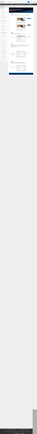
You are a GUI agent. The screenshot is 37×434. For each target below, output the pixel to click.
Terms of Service (17, 431)
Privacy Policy (27, 431)
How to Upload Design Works (3, 37)
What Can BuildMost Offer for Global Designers (4, 47)
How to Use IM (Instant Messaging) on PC (3, 15)
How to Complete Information (3, 14)
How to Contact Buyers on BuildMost (4, 58)
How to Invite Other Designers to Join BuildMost (4, 40)
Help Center (31, 431)
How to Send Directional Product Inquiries (4, 25)
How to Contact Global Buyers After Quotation (3, 44)
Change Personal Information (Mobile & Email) (4, 12)
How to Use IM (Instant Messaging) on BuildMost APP (4, 18)
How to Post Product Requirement (3, 23)
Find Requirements (29, 4)
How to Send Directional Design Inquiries (4, 27)
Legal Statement (22, 431)
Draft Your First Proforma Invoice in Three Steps (4, 46)
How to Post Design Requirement (3, 22)
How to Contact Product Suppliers (3, 42)
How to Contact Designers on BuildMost (4, 59)
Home (2, 4)
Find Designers (6, 4)
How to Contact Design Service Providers (3, 30)
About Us (5, 431)
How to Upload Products (4, 55)
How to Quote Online (3, 56)
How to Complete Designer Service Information (4, 36)
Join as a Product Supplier (12, 429)
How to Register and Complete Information (3, 34)
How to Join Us (2, 9)
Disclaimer (12, 431)
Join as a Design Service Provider (24, 429)
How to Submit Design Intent (4, 39)
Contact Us (8, 431)
